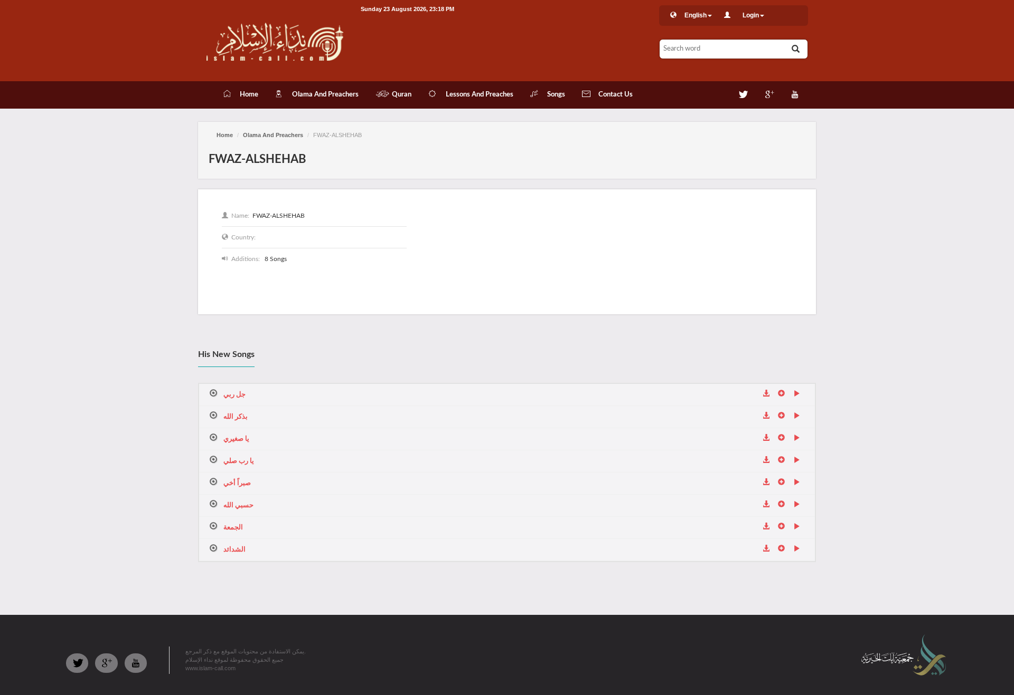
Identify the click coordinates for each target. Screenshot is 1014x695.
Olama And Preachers (273, 135)
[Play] (796, 394)
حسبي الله (238, 505)
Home (225, 135)
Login (751, 15)
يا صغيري (236, 439)
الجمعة (233, 527)
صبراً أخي (237, 483)
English (695, 15)
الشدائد (234, 549)
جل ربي (234, 394)
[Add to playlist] (781, 394)
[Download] (766, 394)
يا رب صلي (238, 461)
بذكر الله (235, 416)
